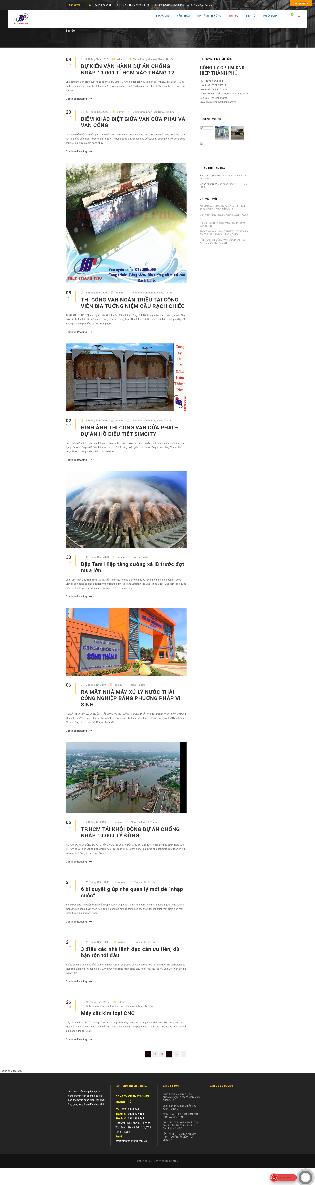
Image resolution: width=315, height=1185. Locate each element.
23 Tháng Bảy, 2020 (96, 111)
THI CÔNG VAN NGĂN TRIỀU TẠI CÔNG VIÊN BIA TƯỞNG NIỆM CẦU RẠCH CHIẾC (133, 303)
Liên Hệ (250, 15)
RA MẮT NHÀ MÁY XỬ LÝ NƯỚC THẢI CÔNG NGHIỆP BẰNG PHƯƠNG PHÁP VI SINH (131, 698)
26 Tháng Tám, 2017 (97, 1002)
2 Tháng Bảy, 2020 (96, 420)
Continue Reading (76, 98)
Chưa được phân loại (145, 59)
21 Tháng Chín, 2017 (97, 882)
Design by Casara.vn (11, 1070)
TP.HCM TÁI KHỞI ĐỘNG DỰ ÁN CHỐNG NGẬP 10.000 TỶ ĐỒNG (130, 832)
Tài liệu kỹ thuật (134, 1006)
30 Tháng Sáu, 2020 (97, 557)
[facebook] (242, 5)
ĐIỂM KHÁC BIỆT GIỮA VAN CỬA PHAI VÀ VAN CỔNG (180, 1116)
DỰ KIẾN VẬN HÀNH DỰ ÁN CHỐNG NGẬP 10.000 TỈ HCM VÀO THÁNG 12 (127, 69)
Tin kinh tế (143, 822)
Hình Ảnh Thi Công (209, 15)
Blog (133, 684)
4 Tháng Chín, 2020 (96, 59)
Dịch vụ (89, 1006)
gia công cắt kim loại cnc (109, 1006)
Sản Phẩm (183, 15)
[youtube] (248, 5)
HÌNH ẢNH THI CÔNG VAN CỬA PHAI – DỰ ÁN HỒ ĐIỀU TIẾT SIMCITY (129, 430)
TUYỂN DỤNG (270, 15)
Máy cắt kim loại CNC (108, 1013)
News (161, 59)
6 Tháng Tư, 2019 (95, 684)
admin (120, 59)
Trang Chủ (163, 15)
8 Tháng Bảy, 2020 (96, 292)
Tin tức (234, 15)
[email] (236, 5)
